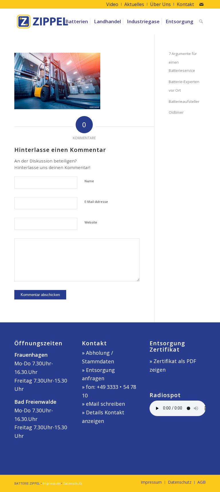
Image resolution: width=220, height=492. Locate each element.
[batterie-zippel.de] (42, 21)
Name (89, 181)
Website (91, 222)
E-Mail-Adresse (96, 201)
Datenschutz (72, 483)
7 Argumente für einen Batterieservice (183, 62)
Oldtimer (176, 112)
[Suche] (201, 21)
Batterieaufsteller (184, 101)
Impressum (51, 483)
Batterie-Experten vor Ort (184, 86)
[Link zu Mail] (201, 4)
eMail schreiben (105, 403)
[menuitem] (112, 4)
